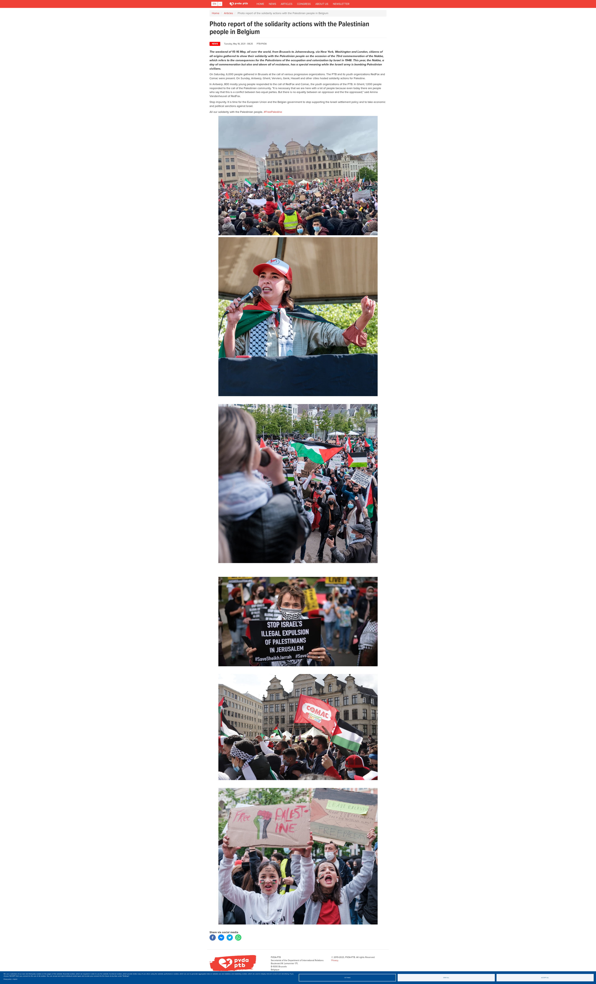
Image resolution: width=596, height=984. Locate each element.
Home (260, 4)
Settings (347, 977)
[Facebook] (213, 937)
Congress (304, 4)
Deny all (446, 977)
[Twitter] (230, 937)
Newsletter (341, 4)
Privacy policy (7, 979)
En (214, 3)
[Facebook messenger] (221, 937)
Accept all (545, 977)
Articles (286, 4)
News (272, 4)
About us (321, 4)
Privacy (334, 960)
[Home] (239, 3)
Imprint (15, 979)
